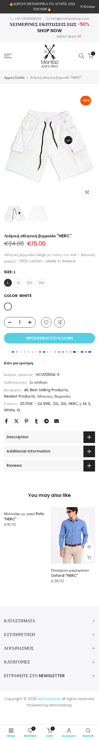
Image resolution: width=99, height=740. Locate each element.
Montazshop (60, 705)
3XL (64, 403)
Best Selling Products (49, 390)
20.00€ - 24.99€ (35, 403)
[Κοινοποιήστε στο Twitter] (16, 421)
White (9, 410)
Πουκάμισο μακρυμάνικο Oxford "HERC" (70, 573)
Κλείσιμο (89, 6)
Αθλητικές (45, 396)
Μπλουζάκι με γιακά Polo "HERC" (24, 516)
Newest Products (19, 396)
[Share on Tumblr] (36, 421)
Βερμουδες (62, 396)
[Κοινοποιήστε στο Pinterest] (26, 421)
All (26, 390)
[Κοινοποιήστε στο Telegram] (46, 421)
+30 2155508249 (28, 18)
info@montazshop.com (70, 18)
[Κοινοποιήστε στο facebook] (6, 421)
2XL (56, 403)
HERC (73, 403)
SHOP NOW (49, 30)
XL (19, 410)
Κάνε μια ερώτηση (18, 363)
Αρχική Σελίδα (14, 77)
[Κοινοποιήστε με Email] (56, 421)
